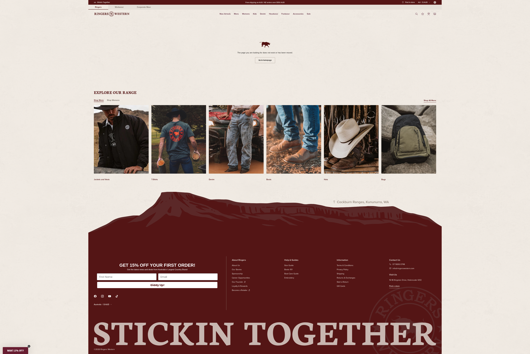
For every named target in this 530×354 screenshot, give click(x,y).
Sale (309, 13)
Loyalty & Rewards (240, 286)
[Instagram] (102, 296)
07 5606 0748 (399, 264)
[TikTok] (116, 296)
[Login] (428, 14)
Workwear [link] (119, 7)
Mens (236, 13)
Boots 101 (288, 269)
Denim (263, 13)
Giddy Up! (157, 285)
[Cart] (434, 14)
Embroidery (289, 277)
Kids (255, 13)
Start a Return (343, 282)
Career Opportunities (241, 277)
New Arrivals (225, 13)
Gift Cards (341, 286)
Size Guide (289, 265)
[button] (15, 350)
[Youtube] (109, 296)
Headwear (273, 13)
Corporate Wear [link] (144, 7)
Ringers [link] (98, 7)
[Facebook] (95, 296)
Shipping (340, 273)
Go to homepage (265, 60)
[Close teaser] (29, 346)
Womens (246, 13)
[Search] (416, 14)
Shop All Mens (430, 100)
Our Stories (237, 269)
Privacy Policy (342, 269)
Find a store (394, 286)
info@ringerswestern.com (403, 268)
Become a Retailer (239, 290)
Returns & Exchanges (346, 277)
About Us (236, 265)
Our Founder (237, 282)
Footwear (285, 13)
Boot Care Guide (291, 273)
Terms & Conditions (345, 265)
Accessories (298, 13)
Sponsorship (237, 273)
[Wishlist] (422, 14)
